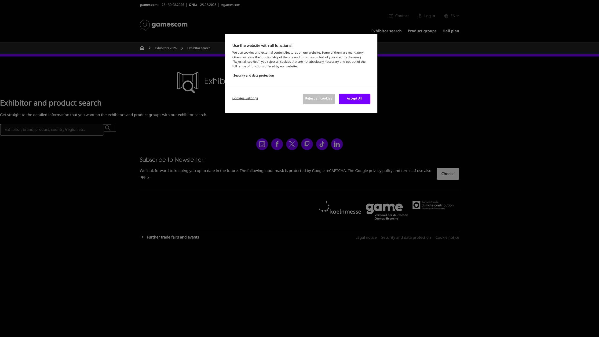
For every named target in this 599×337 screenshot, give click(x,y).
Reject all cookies (318, 98)
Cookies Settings (245, 98)
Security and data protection (254, 75)
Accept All (354, 98)
